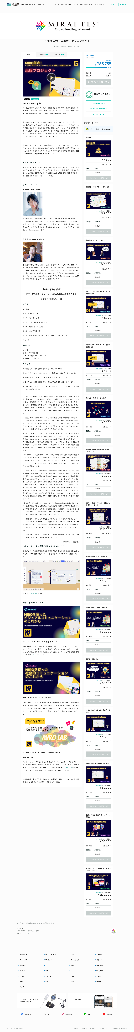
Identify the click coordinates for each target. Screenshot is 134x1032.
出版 (70, 46)
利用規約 (92, 1028)
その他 (77, 46)
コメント (59, 54)
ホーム (28, 54)
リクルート (84, 1028)
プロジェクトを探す (34, 931)
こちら (33, 654)
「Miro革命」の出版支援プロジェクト (67, 41)
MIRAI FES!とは (21, 931)
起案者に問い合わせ (98, 103)
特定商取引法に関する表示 (98, 109)
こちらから (33, 593)
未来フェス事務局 (60, 46)
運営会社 (19, 933)
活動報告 (43, 54)
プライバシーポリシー (98, 114)
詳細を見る (98, 172)
